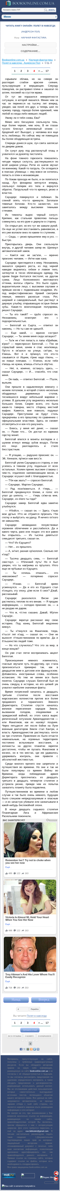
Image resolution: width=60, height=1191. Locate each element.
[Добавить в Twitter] (34, 1049)
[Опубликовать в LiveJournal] (24, 1049)
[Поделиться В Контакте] (38, 1049)
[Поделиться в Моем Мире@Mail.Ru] (28, 1049)
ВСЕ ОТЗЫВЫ (14, 1036)
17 (47, 71)
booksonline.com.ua (39, 1071)
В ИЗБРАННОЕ (44, 1036)
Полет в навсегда (37, 1015)
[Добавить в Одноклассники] (31, 1049)
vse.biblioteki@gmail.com (37, 1131)
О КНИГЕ (29, 1036)
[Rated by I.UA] (28, 1177)
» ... (40, 71)
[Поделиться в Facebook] (21, 1049)
